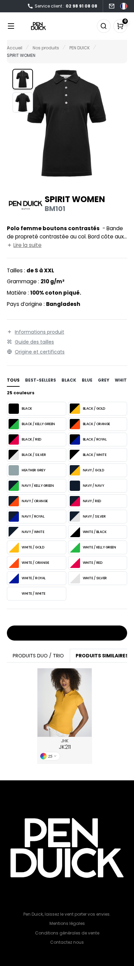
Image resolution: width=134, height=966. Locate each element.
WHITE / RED (92, 562)
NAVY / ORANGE (35, 501)
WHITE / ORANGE (35, 562)
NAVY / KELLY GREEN (38, 485)
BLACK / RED (31, 439)
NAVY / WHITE (33, 531)
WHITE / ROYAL (34, 578)
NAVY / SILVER (94, 516)
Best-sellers (40, 380)
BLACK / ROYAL (95, 439)
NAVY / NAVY (93, 485)
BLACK (27, 408)
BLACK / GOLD (94, 408)
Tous (13, 380)
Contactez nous (67, 942)
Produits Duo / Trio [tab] (38, 655)
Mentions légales (67, 923)
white (122, 380)
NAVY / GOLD (93, 470)
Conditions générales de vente (67, 933)
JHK (65, 744)
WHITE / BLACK (95, 531)
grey (103, 380)
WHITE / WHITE (33, 593)
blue (87, 380)
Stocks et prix (64, 633)
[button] (22, 79)
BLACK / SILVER (34, 454)
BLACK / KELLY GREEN (38, 423)
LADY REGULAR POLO (65, 702)
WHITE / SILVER (95, 578)
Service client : (66, 6)
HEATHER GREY (33, 470)
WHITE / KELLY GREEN (99, 547)
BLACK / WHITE (95, 454)
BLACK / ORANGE (96, 423)
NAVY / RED (92, 501)
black (69, 380)
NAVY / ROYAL (33, 516)
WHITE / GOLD (33, 547)
